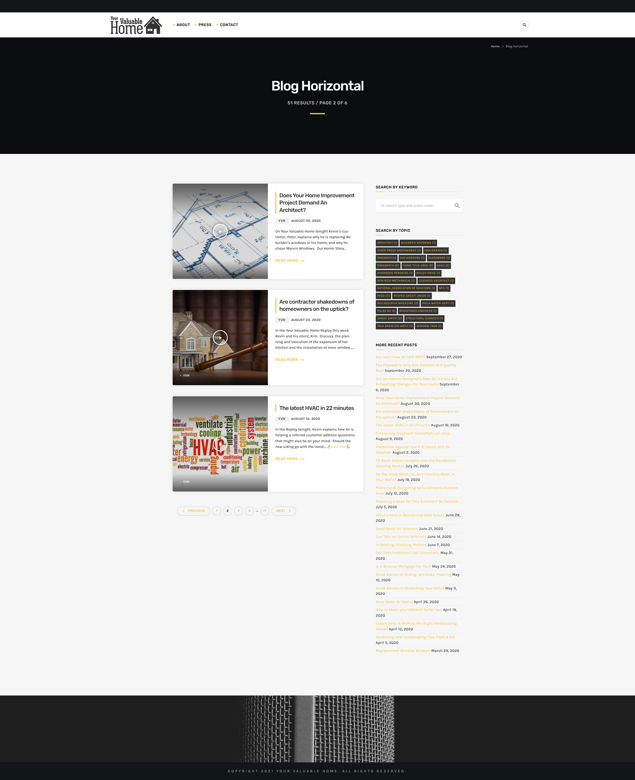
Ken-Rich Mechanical (396, 281)
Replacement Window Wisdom (403, 650)
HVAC (443, 265)
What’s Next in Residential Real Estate (410, 515)
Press (204, 25)
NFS (444, 288)
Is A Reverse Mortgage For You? (403, 566)
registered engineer (418, 311)
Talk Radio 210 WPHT (395, 326)
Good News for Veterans (397, 528)
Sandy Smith (389, 318)
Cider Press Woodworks (399, 250)
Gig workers (412, 258)
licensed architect (436, 281)
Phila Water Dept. (438, 303)
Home (495, 46)
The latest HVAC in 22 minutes (316, 408)
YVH (186, 269)
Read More (339, 446)
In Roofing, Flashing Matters (401, 545)
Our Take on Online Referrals (401, 536)
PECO (383, 296)
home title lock (418, 265)
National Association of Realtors (406, 288)
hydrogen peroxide (395, 273)
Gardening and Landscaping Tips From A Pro (415, 637)
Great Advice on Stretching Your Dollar (410, 588)
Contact (229, 25)
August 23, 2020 (306, 320)
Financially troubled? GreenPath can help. (413, 433)
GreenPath (388, 265)
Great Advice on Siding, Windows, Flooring (413, 574)
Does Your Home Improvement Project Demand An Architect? (316, 202)
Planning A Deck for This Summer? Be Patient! (417, 501)
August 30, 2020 (306, 221)
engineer (386, 258)
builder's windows (418, 243)
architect (387, 243)
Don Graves (436, 250)
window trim (429, 326)
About (183, 25)
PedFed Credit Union (412, 296)
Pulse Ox (386, 311)
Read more (290, 260)
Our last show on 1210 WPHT (400, 357)
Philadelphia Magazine (397, 303)
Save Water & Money (394, 602)
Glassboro (439, 258)
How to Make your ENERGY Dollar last (409, 609)
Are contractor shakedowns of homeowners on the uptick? (316, 305)
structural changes (424, 318)
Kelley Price (428, 273)
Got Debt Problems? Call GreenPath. (408, 552)
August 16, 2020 (305, 419)
